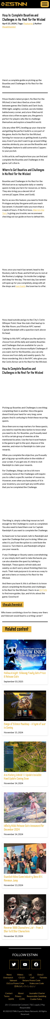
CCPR (22, 999)
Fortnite (43, 977)
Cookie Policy (36, 999)
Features (28, 23)
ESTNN (43, 590)
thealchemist (9, 26)
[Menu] (45, 4)
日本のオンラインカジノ (25, 986)
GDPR (11, 999)
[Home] (14, 4)
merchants (21, 286)
